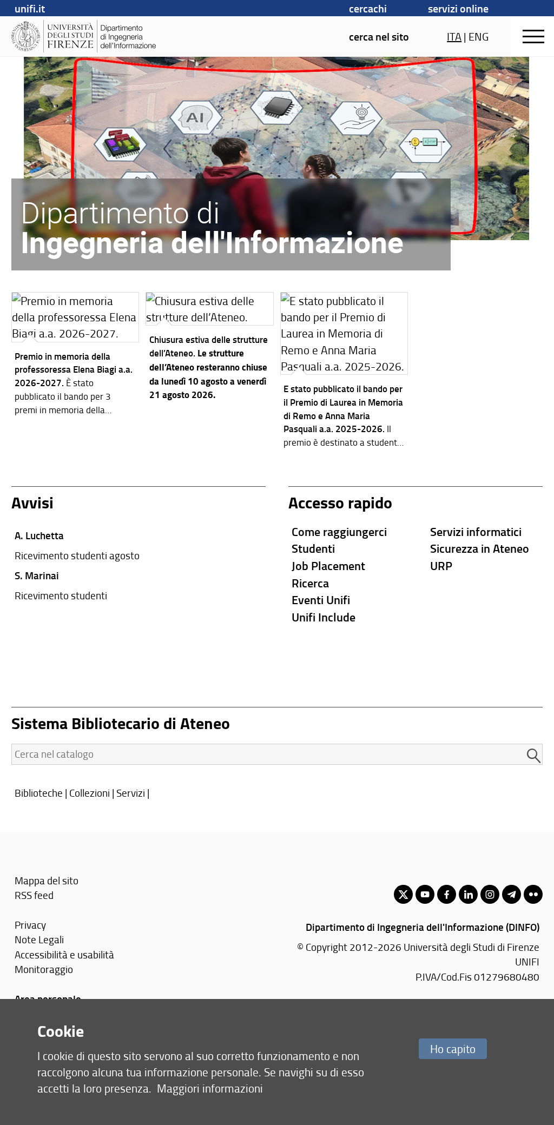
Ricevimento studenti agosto (77, 555)
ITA (454, 36)
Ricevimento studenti (61, 595)
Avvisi (32, 502)
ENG (479, 36)
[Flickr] (533, 894)
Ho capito (453, 1048)
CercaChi (368, 8)
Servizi (130, 792)
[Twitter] (403, 894)
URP (441, 565)
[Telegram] (511, 894)
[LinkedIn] (468, 894)
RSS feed (34, 895)
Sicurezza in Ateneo (479, 548)
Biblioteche (39, 792)
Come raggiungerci (339, 531)
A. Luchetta (39, 535)
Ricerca (310, 582)
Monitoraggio (44, 969)
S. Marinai (37, 575)
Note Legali (39, 939)
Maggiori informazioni (210, 1088)
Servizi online (458, 8)
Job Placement (328, 565)
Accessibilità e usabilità (64, 954)
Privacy (30, 924)
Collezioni (89, 792)
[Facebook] (446, 894)
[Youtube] (425, 894)
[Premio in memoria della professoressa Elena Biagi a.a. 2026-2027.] (75, 356)
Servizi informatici (476, 531)
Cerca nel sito (379, 36)
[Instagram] (489, 894)
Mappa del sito (46, 880)
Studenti (313, 548)
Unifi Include (323, 616)
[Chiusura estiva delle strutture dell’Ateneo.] (210, 349)
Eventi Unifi (321, 599)
